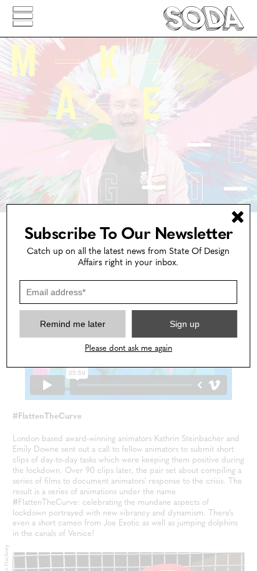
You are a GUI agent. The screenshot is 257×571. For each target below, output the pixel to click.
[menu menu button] (22, 18)
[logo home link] (204, 18)
